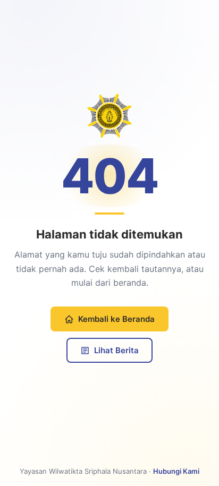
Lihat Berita (116, 350)
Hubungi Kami (176, 471)
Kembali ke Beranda (116, 319)
